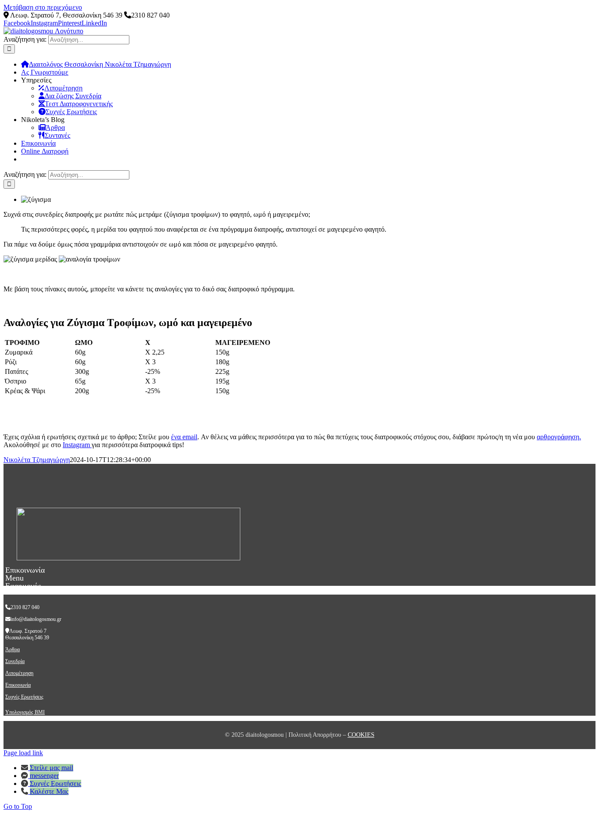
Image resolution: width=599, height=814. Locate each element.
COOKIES (361, 735)
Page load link (23, 753)
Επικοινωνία (18, 685)
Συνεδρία (15, 661)
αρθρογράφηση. (559, 437)
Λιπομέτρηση (19, 673)
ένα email (184, 437)
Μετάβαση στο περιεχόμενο (43, 7)
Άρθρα (12, 649)
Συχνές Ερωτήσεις (24, 697)
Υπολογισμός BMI (25, 712)
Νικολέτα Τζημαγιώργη (37, 459)
